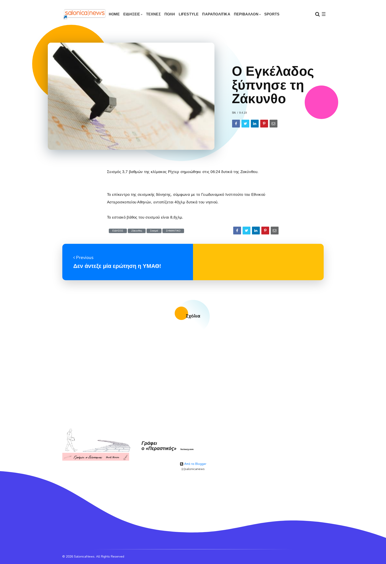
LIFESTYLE (189, 14)
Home (114, 14)
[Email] (273, 123)
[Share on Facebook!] (236, 123)
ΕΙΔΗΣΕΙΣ (131, 14)
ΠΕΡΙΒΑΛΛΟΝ (246, 14)
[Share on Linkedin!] (255, 123)
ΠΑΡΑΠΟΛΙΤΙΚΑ (216, 14)
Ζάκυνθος (136, 230)
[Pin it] (264, 123)
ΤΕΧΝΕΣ (153, 14)
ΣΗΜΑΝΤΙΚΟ (173, 230)
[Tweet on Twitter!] (245, 123)
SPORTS (271, 14)
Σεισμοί (154, 230)
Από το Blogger (194, 464)
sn (234, 112)
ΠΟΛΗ (169, 14)
